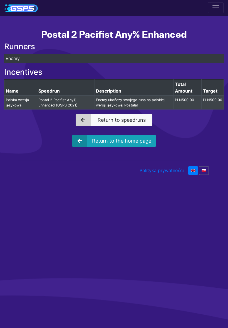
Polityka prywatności (162, 170)
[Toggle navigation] (216, 7)
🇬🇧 (193, 170)
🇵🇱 (204, 170)
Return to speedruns (122, 120)
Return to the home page (121, 141)
